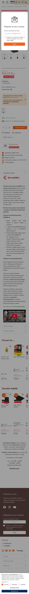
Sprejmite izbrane (14, 587)
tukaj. (12, 40)
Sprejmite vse (14, 591)
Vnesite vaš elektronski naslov (12, 31)
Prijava (14, 44)
